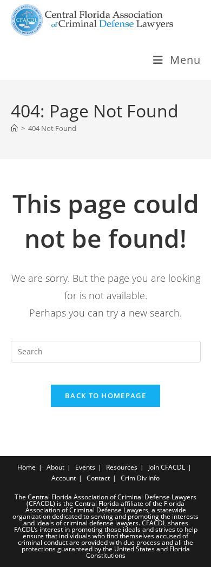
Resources (121, 467)
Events (85, 467)
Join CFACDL (166, 467)
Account (63, 478)
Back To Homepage (105, 395)
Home (26, 467)
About (55, 467)
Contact (98, 478)
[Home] (14, 128)
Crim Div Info (140, 478)
